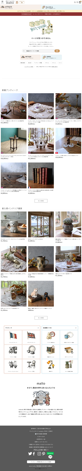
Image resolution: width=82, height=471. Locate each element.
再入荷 (29, 62)
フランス (54, 62)
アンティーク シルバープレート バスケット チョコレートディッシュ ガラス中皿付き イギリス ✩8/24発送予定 (40, 156)
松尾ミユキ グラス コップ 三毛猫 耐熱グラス (10, 308)
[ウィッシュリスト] (77, 2)
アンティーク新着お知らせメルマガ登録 (41, 462)
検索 (57, 51)
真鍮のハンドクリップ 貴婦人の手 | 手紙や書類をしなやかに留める (13, 274)
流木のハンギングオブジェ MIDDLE (35, 239)
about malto (32, 466)
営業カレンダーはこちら (41, 441)
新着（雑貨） (22, 62)
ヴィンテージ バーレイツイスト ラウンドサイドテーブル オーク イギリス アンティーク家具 (13, 156)
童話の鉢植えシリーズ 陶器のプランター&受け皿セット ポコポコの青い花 (68, 240)
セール (60, 62)
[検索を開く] (75, 2)
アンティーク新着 (38, 62)
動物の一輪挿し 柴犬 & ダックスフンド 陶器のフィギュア (40, 308)
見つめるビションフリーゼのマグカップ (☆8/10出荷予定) (13, 239)
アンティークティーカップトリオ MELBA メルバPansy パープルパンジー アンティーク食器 (41, 121)
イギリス (47, 62)
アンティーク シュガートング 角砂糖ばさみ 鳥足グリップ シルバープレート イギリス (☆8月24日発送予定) (14, 191)
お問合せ (50, 466)
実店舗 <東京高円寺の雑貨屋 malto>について (41, 447)
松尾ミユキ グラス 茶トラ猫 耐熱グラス (63, 273)
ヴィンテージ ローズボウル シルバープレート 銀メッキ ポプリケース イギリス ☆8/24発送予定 (68, 121)
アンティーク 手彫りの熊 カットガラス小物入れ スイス (66, 155)
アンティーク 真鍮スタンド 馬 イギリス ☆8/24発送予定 (12, 121)
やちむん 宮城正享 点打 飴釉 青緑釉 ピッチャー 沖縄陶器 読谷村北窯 (41, 274)
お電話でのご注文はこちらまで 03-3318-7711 (41, 444)
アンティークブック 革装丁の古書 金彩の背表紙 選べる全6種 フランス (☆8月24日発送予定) (40, 191)
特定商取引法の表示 (42, 466)
